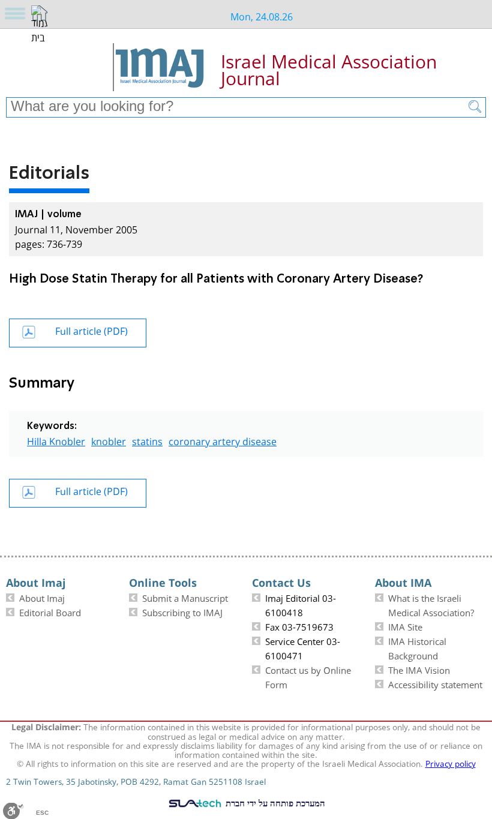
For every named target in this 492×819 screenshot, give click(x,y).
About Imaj (42, 597)
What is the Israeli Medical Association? (431, 604)
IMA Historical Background (417, 647)
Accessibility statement (435, 683)
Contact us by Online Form (308, 676)
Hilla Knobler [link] (56, 440)
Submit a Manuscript (185, 597)
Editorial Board (50, 611)
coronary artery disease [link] (223, 440)
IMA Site (405, 626)
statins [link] (147, 440)
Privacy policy (450, 762)
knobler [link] (108, 440)
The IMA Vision (419, 669)
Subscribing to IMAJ (182, 611)
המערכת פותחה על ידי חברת (274, 803)
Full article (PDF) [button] (91, 330)
